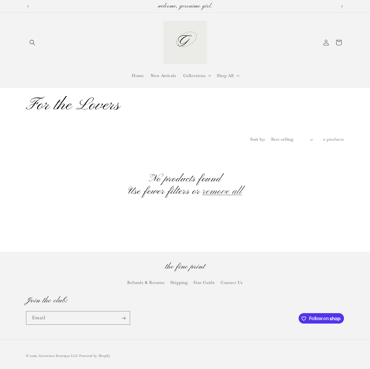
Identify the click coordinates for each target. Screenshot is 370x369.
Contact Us (232, 282)
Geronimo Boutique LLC (58, 356)
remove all (222, 191)
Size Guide (204, 282)
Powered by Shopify (95, 356)
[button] (32, 42)
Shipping (179, 282)
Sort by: (257, 139)
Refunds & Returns (145, 282)
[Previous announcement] (28, 6)
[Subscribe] (123, 318)
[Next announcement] (342, 6)
